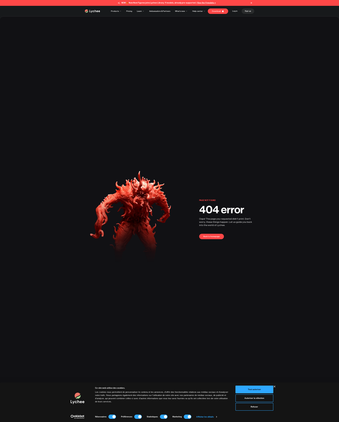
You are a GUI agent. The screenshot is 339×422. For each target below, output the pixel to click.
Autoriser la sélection (254, 398)
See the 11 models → (206, 3)
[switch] (138, 417)
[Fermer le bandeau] (274, 386)
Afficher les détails (205, 417)
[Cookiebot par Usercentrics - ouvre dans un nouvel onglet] (77, 417)
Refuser (254, 407)
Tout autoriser (254, 389)
